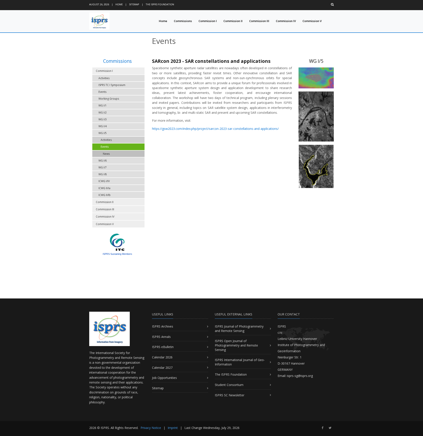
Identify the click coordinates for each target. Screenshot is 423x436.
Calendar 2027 (162, 367)
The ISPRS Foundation (160, 4)
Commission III (259, 21)
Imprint (173, 428)
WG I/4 (102, 126)
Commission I (208, 21)
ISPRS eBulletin (163, 347)
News (106, 154)
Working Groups (108, 99)
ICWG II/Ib (104, 195)
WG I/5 (102, 133)
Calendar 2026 (162, 357)
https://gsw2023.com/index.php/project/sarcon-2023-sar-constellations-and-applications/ (215, 129)
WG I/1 (102, 105)
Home (119, 4)
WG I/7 (102, 167)
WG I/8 (102, 174)
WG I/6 (102, 160)
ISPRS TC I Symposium (111, 85)
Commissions (183, 21)
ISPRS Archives (162, 326)
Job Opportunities (164, 378)
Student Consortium (229, 385)
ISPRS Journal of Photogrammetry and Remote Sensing (239, 328)
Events (102, 92)
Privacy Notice (151, 428)
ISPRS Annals (161, 337)
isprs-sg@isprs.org (300, 376)
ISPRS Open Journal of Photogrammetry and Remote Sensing (236, 345)
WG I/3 (102, 119)
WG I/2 (102, 112)
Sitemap (134, 4)
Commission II (233, 21)
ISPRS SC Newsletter (229, 395)
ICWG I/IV (104, 181)
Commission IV (286, 21)
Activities (103, 78)
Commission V (312, 21)
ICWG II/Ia (104, 188)
